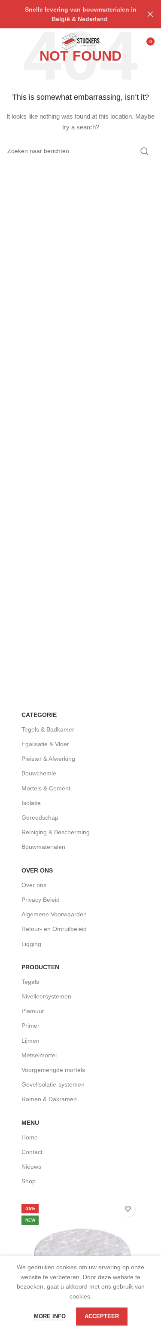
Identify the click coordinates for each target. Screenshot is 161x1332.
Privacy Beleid (40, 899)
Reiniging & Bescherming (55, 832)
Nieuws (31, 1166)
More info (50, 1316)
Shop (28, 1181)
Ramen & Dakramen (49, 1099)
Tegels (30, 981)
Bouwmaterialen (43, 846)
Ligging (31, 943)
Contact (32, 1151)
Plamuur (32, 1010)
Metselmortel (39, 1055)
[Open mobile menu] (10, 41)
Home (29, 1137)
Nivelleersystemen (46, 996)
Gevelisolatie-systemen (53, 1084)
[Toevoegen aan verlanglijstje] (127, 1209)
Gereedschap (39, 817)
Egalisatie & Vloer (45, 744)
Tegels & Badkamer (47, 729)
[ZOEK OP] (145, 151)
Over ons (33, 885)
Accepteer (102, 1316)
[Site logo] (80, 40)
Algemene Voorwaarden (54, 914)
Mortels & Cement (45, 788)
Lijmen (30, 1040)
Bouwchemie (38, 773)
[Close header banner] (150, 14)
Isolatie (31, 802)
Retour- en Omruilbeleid (54, 928)
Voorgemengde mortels (53, 1069)
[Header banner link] (67, 14)
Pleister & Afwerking (48, 758)
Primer (30, 1025)
